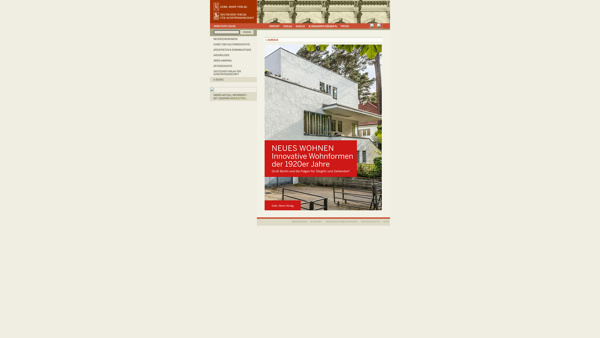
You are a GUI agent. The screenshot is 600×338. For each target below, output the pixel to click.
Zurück (272, 39)
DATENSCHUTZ (370, 221)
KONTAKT (316, 221)
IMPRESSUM (299, 221)
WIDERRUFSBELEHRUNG (341, 221)
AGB (386, 221)
